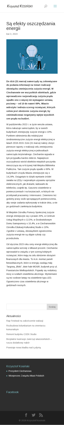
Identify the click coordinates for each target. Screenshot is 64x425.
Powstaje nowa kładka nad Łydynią (23, 347)
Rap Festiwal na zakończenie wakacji (24, 321)
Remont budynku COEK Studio (21, 334)
